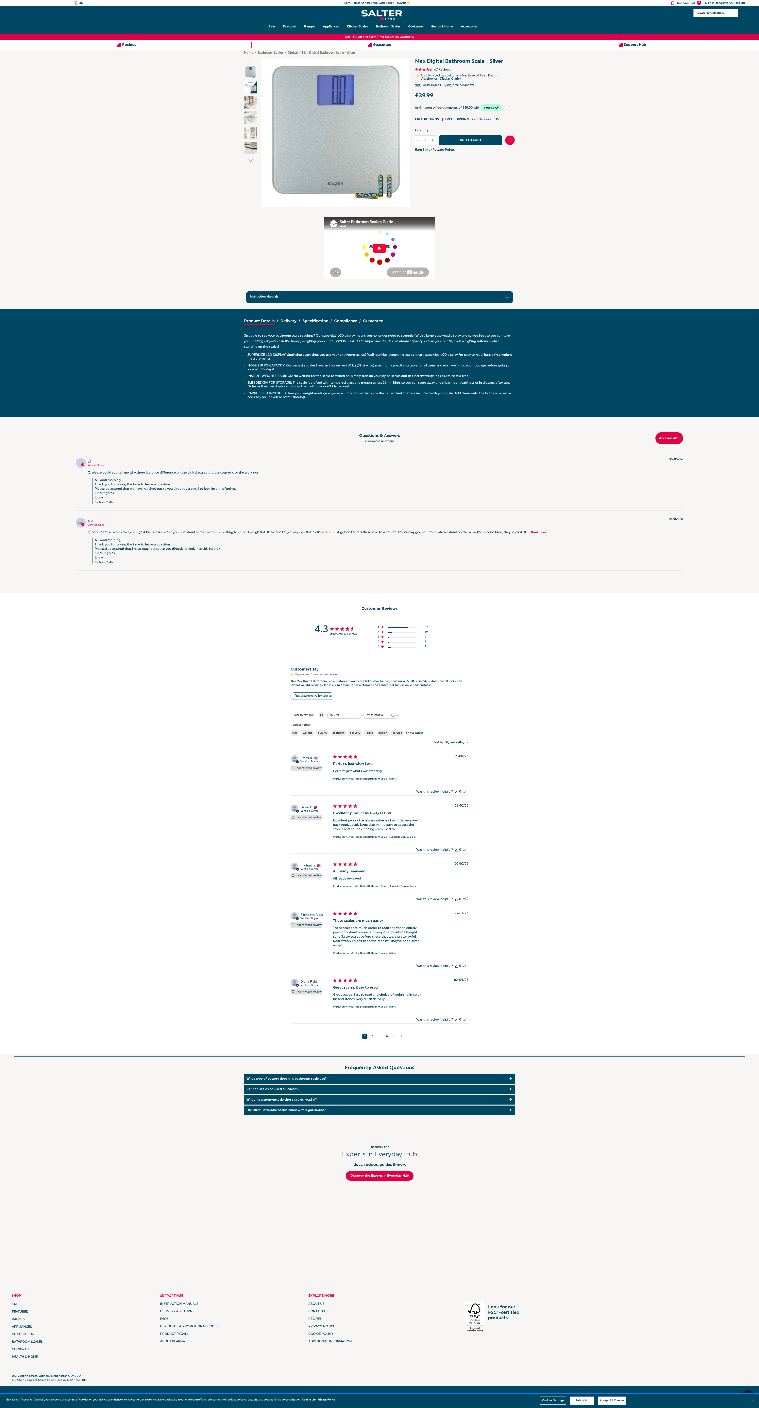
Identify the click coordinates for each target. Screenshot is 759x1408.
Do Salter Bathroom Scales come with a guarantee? (286, 1110)
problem (338, 733)
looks (369, 733)
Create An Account (732, 3)
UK (80, 3)
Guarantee (373, 321)
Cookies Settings (553, 1400)
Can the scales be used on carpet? (272, 1089)
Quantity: (422, 130)
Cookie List (309, 1400)
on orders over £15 (472, 119)
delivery (355, 733)
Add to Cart (470, 140)
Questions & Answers (379, 436)
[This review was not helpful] (464, 791)
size (294, 733)
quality (322, 733)
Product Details (259, 321)
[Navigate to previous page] (357, 1036)
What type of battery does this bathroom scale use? (286, 1078)
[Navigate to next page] (401, 1036)
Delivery (288, 321)
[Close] (752, 1400)
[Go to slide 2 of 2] (250, 160)
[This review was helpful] (456, 791)
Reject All (582, 1400)
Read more (538, 532)
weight (307, 733)
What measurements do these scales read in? (281, 1099)
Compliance (345, 321)
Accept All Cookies (612, 1400)
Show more (414, 733)
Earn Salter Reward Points (435, 150)
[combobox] (344, 715)
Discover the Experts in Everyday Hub (379, 1175)
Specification (315, 321)
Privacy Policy (326, 1400)
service (397, 733)
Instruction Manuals (264, 296)
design (382, 733)
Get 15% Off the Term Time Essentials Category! (379, 37)
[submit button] (741, 13)
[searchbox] (304, 715)
